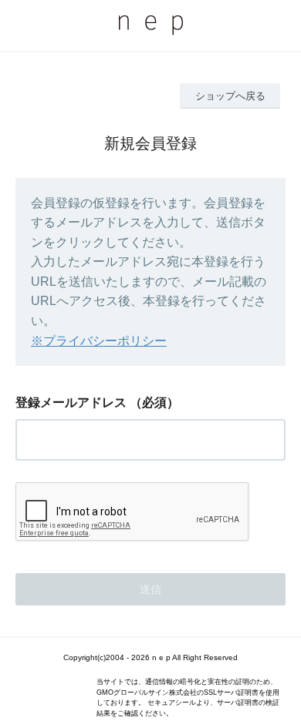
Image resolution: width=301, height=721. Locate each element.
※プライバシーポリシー (99, 340)
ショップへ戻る (230, 96)
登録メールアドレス (71, 402)
